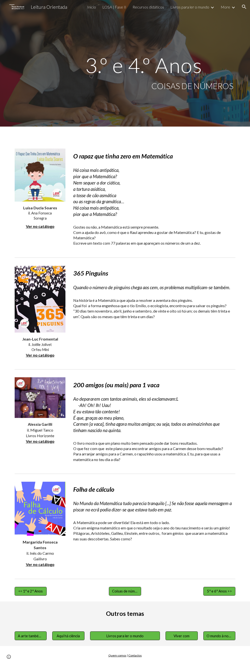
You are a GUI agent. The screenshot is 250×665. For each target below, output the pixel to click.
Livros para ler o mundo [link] (189, 7)
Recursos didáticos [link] (148, 7)
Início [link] (91, 7)
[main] (143, 63)
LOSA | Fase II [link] (114, 7)
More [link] (225, 7)
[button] (244, 7)
